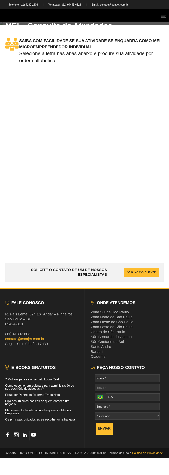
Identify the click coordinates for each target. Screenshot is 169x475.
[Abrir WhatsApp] (159, 464)
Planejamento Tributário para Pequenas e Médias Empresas (38, 412)
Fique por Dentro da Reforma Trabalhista (32, 394)
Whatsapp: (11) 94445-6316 (64, 4)
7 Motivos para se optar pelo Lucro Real (32, 379)
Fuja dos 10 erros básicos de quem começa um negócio (37, 402)
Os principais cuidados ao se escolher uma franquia (40, 419)
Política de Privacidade (147, 453)
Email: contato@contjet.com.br (110, 4)
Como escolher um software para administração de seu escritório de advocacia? (39, 387)
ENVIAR (104, 428)
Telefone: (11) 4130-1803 (23, 4)
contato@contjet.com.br (24, 339)
